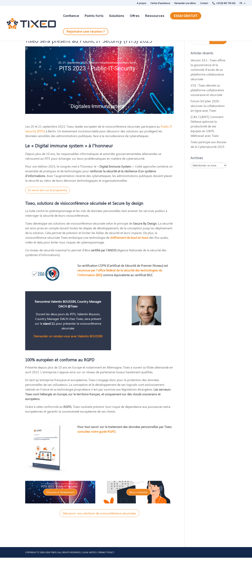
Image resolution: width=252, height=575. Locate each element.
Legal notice (89, 552)
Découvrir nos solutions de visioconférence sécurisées (99, 513)
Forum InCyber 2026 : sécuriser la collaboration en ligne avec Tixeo (208, 105)
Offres (135, 16)
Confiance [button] (71, 16)
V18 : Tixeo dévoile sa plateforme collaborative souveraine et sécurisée (207, 90)
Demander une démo (185, 3)
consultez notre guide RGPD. (96, 431)
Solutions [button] (116, 16)
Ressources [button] (154, 16)
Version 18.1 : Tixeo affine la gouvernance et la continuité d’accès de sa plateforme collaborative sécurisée (208, 69)
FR (241, 3)
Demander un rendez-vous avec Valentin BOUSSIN (68, 336)
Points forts (94, 16)
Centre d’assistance (160, 3)
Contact (204, 3)
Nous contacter (138, 492)
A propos (141, 3)
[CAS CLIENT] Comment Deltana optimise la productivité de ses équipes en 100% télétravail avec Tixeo (207, 126)
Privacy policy (106, 552)
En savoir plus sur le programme (47, 190)
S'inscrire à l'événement (60, 492)
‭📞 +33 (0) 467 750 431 (223, 3)
